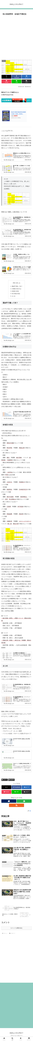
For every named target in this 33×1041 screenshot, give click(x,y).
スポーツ (5, 779)
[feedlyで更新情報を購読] (24, 801)
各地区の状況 (15, 291)
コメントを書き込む (16, 928)
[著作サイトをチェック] (8, 801)
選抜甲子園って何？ (17, 286)
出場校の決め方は (16, 288)
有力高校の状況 (16, 293)
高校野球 (12, 779)
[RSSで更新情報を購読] (16, 805)
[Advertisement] (16, 38)
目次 (14, 283)
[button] (26, 81)
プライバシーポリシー (16, 1035)
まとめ (13, 296)
